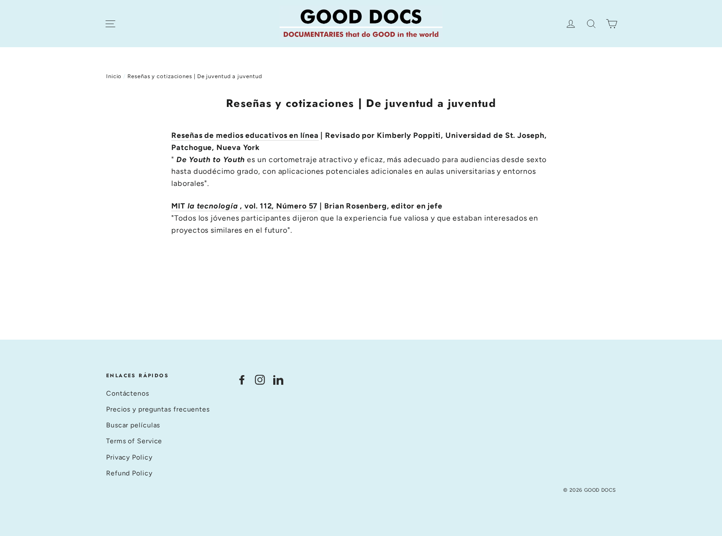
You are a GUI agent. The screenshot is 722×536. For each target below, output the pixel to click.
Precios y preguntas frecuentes (158, 409)
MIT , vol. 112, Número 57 (244, 206)
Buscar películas (133, 425)
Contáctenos (127, 393)
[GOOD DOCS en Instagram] (260, 379)
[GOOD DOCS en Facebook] (242, 379)
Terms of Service (134, 441)
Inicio (114, 76)
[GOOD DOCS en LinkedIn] (278, 379)
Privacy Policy (129, 457)
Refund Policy (129, 473)
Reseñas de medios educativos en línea (244, 135)
